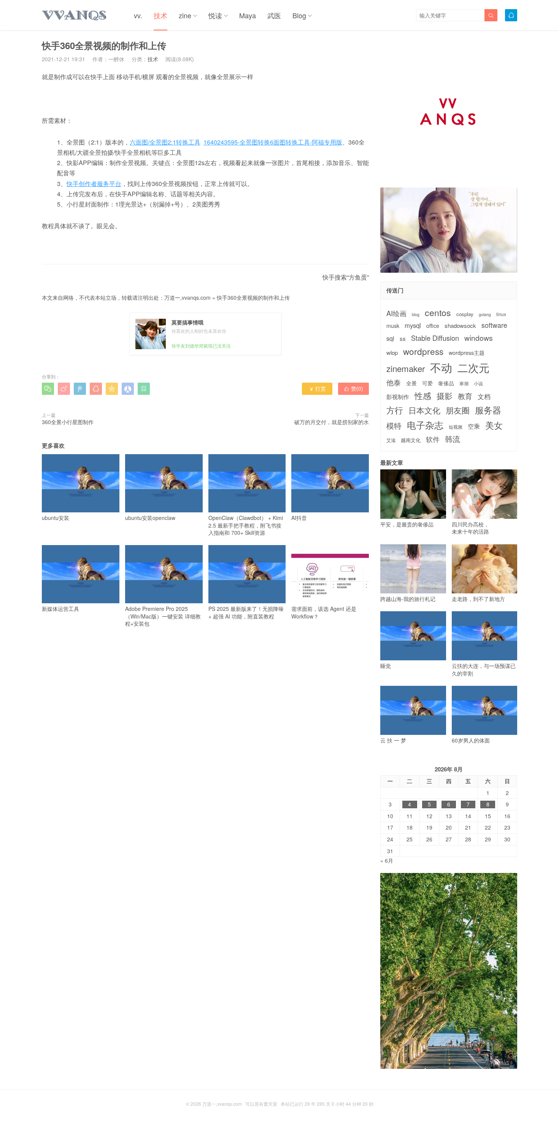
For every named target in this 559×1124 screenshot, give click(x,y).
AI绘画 (396, 313)
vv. (138, 15)
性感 (422, 395)
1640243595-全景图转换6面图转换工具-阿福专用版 (272, 142)
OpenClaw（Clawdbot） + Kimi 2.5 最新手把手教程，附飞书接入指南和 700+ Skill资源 (245, 525)
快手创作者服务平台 (94, 183)
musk (392, 325)
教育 (465, 396)
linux (501, 314)
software (494, 325)
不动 (441, 367)
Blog (299, 15)
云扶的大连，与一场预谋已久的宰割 (484, 669)
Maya (247, 15)
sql (390, 338)
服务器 (488, 410)
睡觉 (385, 665)
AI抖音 (299, 517)
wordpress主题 (466, 352)
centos (438, 312)
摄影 (445, 395)
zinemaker (405, 368)
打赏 (317, 388)
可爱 (427, 383)
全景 (411, 383)
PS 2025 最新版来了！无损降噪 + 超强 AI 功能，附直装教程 (246, 612)
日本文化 (424, 410)
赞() (353, 388)
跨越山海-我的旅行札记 (407, 599)
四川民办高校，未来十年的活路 (470, 527)
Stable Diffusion (435, 338)
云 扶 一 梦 (393, 740)
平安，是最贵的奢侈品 (407, 524)
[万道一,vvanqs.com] (74, 15)
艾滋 (390, 440)
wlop (392, 352)
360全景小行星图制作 (68, 422)
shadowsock (460, 325)
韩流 (452, 439)
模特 (394, 425)
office (432, 325)
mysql (413, 325)
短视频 (455, 427)
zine (185, 15)
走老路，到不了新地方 (478, 599)
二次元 (473, 367)
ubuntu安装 (55, 517)
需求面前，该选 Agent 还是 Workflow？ (323, 612)
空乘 (474, 426)
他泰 (393, 382)
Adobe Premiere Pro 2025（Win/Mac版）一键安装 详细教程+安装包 (163, 616)
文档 (484, 396)
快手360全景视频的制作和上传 (253, 297)
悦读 (215, 15)
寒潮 (463, 383)
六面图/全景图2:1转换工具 (165, 142)
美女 (494, 425)
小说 (478, 383)
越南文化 (411, 440)
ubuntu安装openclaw (150, 517)
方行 (394, 410)
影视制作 (397, 397)
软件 (433, 439)
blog (415, 314)
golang (485, 314)
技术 (160, 15)
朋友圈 (458, 410)
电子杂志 (425, 424)
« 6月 (386, 860)
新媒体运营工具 (60, 608)
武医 (274, 15)
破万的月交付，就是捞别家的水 (331, 422)
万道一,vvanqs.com (187, 297)
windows (478, 337)
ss (403, 338)
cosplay (464, 314)
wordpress (423, 351)
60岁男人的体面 (471, 740)
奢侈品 (446, 383)
